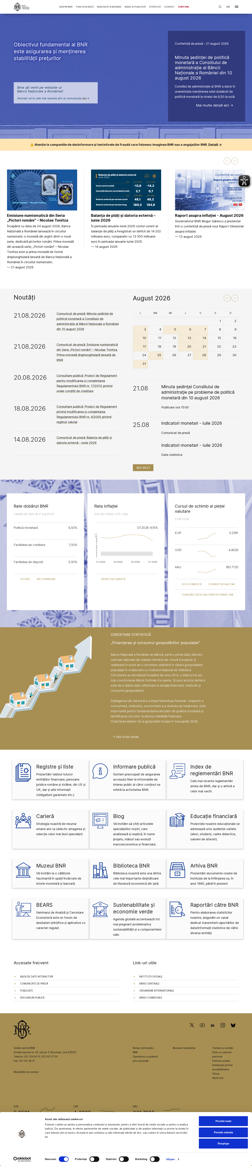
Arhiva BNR (204, 866)
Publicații (26, 990)
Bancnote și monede (109, 6)
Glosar (216, 1073)
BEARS (44, 905)
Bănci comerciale (150, 997)
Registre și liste (54, 767)
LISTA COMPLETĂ (192, 584)
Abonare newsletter (184, 1047)
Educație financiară (213, 816)
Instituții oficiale (150, 976)
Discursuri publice (32, 997)
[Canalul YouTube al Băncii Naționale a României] (202, 1030)
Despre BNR (66, 6)
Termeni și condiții (222, 1047)
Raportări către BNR (214, 905)
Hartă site (218, 1077)
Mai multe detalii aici (212, 105)
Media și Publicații (135, 6)
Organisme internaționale (156, 990)
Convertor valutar (222, 584)
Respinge (223, 1143)
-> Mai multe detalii (125, 737)
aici (84, 98)
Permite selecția (223, 1132)
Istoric (25, 579)
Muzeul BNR (51, 866)
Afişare (170, 1159)
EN (228, 6)
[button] (236, 7)
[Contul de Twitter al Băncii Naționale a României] (193, 1030)
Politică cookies (221, 1060)
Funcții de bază (85, 6)
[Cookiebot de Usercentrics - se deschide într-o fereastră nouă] (22, 1159)
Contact (169, 6)
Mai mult (143, 467)
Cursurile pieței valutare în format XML (208, 594)
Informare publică (134, 767)
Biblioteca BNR (131, 866)
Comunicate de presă (34, 983)
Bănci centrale (149, 983)
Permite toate (223, 1121)
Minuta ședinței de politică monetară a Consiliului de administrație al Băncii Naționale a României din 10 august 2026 (203, 67)
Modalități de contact (26, 1071)
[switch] (94, 1159)
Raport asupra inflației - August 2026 (209, 215)
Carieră (45, 816)
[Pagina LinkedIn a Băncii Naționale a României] (212, 1030)
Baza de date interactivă (36, 976)
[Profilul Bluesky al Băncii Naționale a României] (233, 1030)
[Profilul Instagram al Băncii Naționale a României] (223, 1030)
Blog (118, 816)
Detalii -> (215, 144)
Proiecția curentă (113, 579)
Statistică (155, 6)
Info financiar (46, 579)
